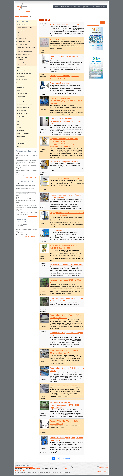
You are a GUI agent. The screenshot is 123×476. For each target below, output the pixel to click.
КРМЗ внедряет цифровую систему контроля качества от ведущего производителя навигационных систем (26, 186)
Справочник (86, 7)
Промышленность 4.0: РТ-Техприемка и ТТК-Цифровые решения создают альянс (26, 200)
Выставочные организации (24, 73)
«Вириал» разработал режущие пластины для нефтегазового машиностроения (26, 193)
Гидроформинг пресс (59, 230)
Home (17, 16)
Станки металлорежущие (25, 27)
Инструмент (21, 30)
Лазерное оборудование (25, 51)
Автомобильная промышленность (22, 142)
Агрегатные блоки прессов (61, 83)
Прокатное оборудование (25, 65)
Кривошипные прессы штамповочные (66, 265)
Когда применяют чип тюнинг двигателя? (26, 156)
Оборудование (21, 24)
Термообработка (22, 44)
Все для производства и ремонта (24, 58)
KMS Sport (22, 226)
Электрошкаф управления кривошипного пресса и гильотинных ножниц (66, 121)
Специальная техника (23, 139)
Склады (19, 127)
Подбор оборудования (23, 107)
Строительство (21, 70)
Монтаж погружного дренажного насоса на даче (26, 166)
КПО (19, 36)
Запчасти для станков (24, 62)
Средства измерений (24, 41)
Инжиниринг (20, 87)
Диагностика (20, 82)
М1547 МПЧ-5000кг (58, 39)
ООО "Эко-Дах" (24, 224)
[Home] (22, 7)
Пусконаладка (20, 116)
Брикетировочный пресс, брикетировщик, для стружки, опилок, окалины (66, 100)
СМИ (18, 124)
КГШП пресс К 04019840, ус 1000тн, (64, 24)
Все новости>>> (32, 216)
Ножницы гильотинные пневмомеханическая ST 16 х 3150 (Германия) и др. (64, 405)
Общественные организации (25, 105)
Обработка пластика (22, 99)
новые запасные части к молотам (64, 386)
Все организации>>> (31, 236)
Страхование (20, 130)
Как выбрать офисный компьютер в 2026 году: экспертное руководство (26, 161)
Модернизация (21, 96)
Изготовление (20, 85)
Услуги (18, 67)
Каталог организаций (99, 7)
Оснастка (20, 33)
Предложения (75, 7)
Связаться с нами (102, 471)
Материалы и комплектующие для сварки (26, 48)
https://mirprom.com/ (36, 468)
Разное (18, 146)
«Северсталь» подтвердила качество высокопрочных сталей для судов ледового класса (26, 207)
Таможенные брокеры (23, 133)
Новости (56, 7)
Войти (28, 11)
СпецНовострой (24, 234)
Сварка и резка (22, 38)
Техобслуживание (21, 136)
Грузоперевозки (21, 76)
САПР (18, 122)
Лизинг (18, 90)
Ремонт (19, 119)
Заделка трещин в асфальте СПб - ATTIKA (26, 230)
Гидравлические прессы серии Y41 (64, 161)
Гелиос (21, 233)
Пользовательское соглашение (24, 467)
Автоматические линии (24, 54)
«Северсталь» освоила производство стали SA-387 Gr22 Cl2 (26, 213)
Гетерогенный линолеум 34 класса (25, 176)
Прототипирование (22, 113)
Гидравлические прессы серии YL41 (65, 178)
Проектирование (21, 110)
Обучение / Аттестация (23, 102)
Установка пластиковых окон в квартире (26, 171)
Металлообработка (22, 93)
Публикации (65, 7)
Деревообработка (22, 79)
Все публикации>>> (31, 177)
